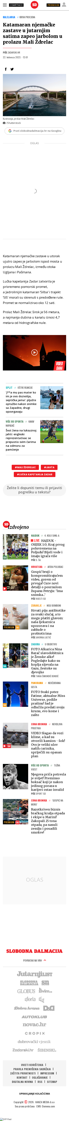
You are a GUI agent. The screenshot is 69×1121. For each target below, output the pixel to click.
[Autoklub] (34, 1016)
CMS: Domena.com (45, 1106)
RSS (40, 1082)
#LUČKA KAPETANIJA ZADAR (34, 474)
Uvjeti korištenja (32, 1065)
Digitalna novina (22, 1082)
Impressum (47, 1073)
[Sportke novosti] (45, 982)
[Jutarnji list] (34, 974)
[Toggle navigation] (5, 5)
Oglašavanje (40, 1077)
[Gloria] (30, 999)
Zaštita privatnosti (23, 1073)
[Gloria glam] (41, 999)
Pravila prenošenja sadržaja (32, 1069)
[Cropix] (34, 1033)
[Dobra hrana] (27, 1008)
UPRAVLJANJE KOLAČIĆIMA (34, 1093)
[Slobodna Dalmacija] (34, 5)
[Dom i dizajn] (49, 1008)
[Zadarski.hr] (23, 1050)
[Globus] (26, 991)
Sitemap (52, 1082)
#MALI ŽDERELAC (25, 467)
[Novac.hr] (34, 1024)
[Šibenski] (47, 1050)
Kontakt (22, 1077)
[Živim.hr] (45, 991)
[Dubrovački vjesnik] (34, 1041)
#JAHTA (49, 467)
